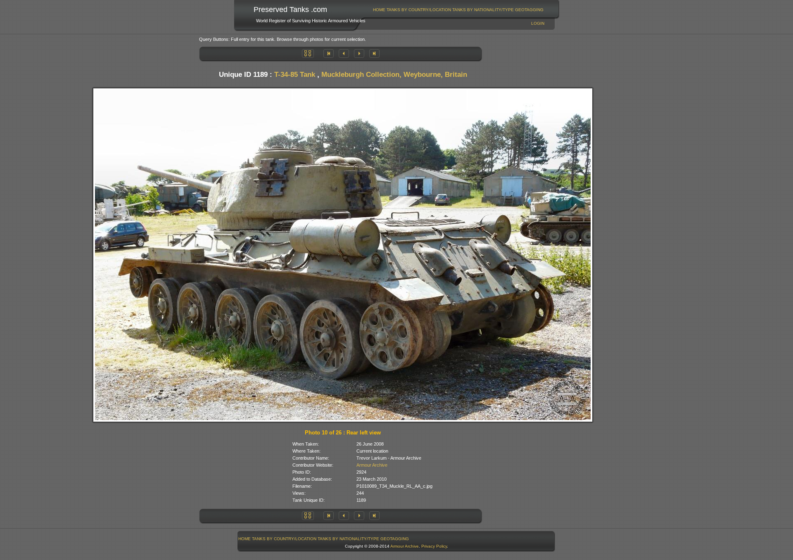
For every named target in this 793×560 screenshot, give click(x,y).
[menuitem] (379, 9)
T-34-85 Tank (294, 74)
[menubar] (458, 9)
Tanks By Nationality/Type (483, 9)
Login (537, 23)
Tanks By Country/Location (419, 9)
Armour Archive (371, 465)
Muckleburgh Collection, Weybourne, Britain (394, 74)
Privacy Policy (434, 546)
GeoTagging (529, 9)
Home (379, 9)
